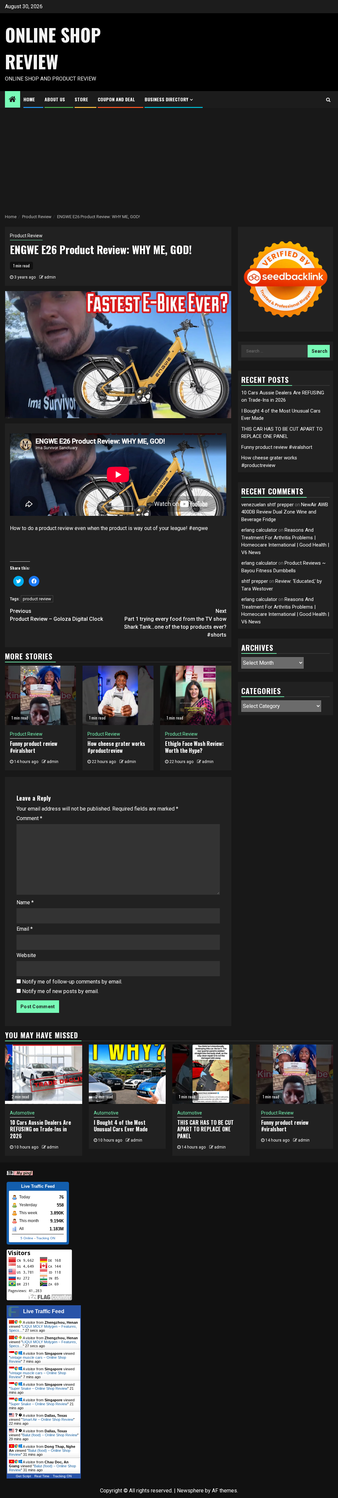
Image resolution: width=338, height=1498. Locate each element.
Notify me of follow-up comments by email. (72, 982)
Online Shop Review (53, 48)
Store (81, 99)
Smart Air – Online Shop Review (47, 1419)
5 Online (26, 1238)
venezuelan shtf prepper (267, 505)
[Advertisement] (169, 157)
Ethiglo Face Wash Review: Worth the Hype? (194, 747)
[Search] (328, 99)
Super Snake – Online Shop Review (38, 1388)
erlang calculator (259, 530)
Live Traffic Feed (43, 1311)
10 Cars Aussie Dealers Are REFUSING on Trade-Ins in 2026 (40, 1129)
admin (50, 277)
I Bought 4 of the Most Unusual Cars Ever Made (121, 1125)
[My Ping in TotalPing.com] (20, 1173)
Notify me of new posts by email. (60, 991)
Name (25, 902)
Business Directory (166, 99)
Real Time (42, 1476)
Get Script (23, 1476)
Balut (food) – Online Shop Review (49, 1435)
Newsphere (190, 1490)
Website (26, 955)
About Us (55, 99)
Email (25, 929)
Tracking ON (45, 1238)
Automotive (22, 1112)
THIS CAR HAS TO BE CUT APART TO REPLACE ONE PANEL (205, 1129)
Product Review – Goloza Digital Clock (56, 615)
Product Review (26, 235)
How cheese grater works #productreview (116, 747)
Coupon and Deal (116, 99)
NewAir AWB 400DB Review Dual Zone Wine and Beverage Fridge (284, 512)
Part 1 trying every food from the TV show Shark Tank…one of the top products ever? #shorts (175, 623)
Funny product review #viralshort (33, 747)
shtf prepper (254, 581)
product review (37, 598)
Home (29, 99)
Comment (29, 818)
